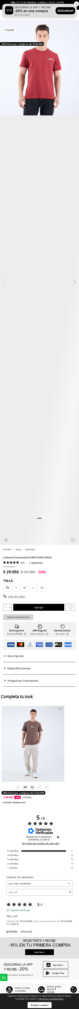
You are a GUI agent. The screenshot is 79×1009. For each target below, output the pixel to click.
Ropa (18, 549)
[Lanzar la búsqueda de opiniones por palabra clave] (70, 892)
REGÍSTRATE (39, 952)
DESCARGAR (65, 11)
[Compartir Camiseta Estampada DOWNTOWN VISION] (5, 540)
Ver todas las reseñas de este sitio (40, 843)
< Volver (9, 30)
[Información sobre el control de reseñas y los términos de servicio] (58, 837)
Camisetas (30, 549)
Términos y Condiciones (50, 998)
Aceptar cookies (40, 1005)
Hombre (7, 549)
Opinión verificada (20, 910)
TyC (32, 975)
